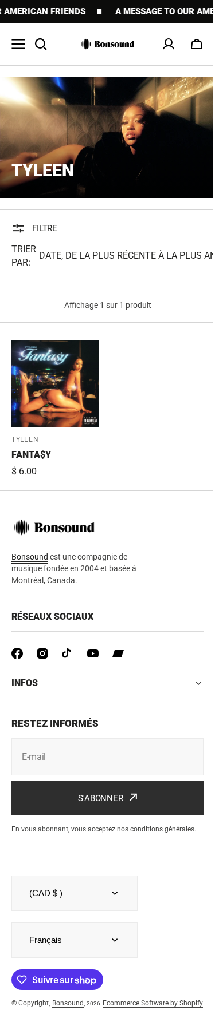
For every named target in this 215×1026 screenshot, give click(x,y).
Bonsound (68, 1004)
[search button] (41, 44)
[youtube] (92, 653)
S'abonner (96, 789)
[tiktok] (67, 653)
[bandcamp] (118, 653)
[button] (197, 44)
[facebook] (17, 653)
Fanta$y (31, 454)
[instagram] (42, 653)
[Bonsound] (107, 44)
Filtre (44, 228)
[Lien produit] (55, 409)
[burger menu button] (18, 44)
